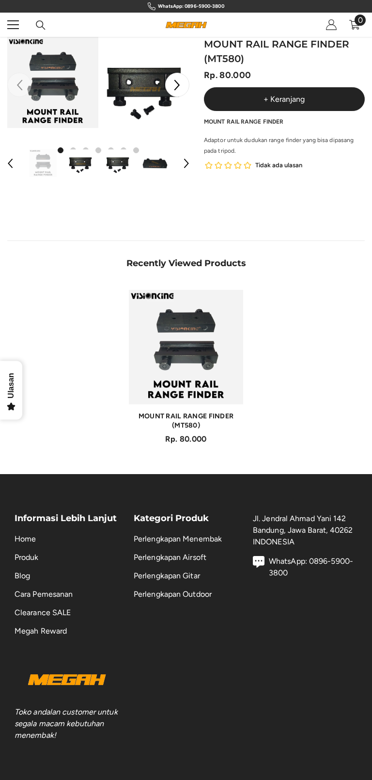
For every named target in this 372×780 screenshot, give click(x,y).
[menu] (13, 25)
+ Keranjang (284, 99)
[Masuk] (331, 24)
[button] (177, 85)
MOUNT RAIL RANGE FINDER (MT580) (186, 421)
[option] (52, 82)
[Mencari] (40, 25)
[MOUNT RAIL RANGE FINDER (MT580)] (186, 347)
